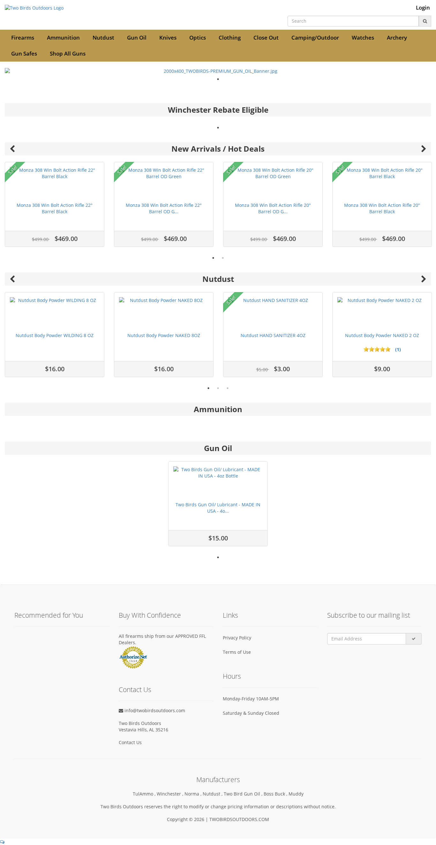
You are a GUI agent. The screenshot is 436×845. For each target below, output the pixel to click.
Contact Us (130, 742)
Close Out (266, 37)
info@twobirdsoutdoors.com (154, 710)
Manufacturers (218, 779)
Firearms (22, 37)
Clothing (230, 37)
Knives (168, 37)
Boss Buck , (276, 794)
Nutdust (103, 37)
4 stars (382, 349)
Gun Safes (24, 53)
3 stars (377, 349)
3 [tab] (227, 388)
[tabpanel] (218, 71)
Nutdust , (213, 794)
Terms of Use (237, 652)
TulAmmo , (145, 794)
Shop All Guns (68, 53)
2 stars (371, 349)
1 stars (366, 349)
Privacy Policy (237, 638)
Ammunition (63, 37)
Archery (397, 37)
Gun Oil (137, 37)
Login (423, 7)
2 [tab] (223, 258)
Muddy (296, 794)
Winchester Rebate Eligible (218, 109)
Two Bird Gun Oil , (244, 794)
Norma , (193, 794)
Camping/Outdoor (315, 37)
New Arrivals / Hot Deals (218, 148)
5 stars (387, 349)
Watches (363, 37)
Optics (197, 37)
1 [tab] (218, 79)
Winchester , (170, 794)
